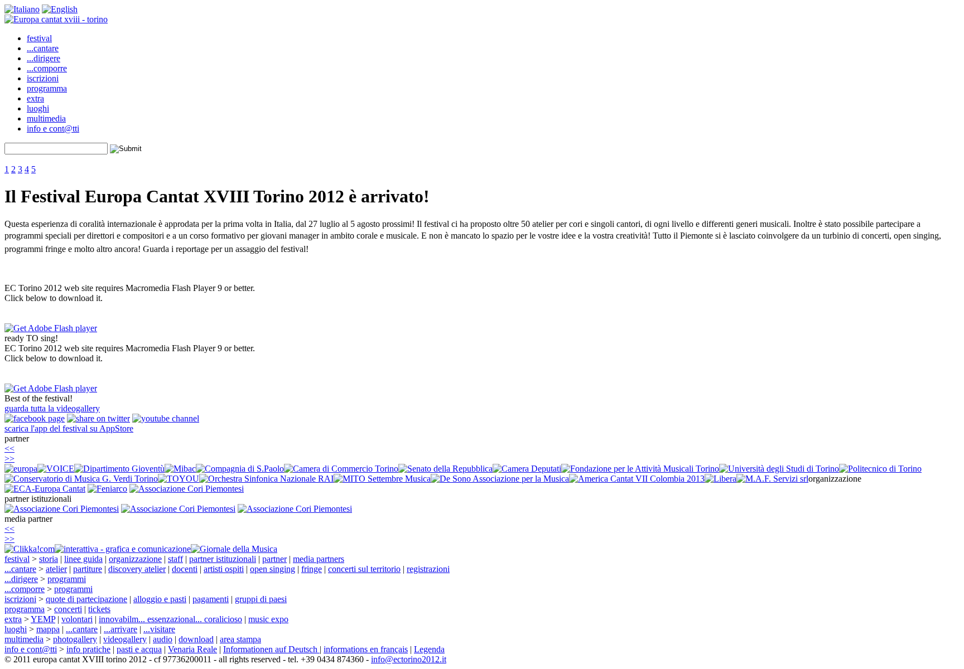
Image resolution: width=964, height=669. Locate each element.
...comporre (47, 68)
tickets (99, 609)
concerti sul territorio (364, 569)
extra (35, 98)
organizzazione (135, 559)
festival (39, 38)
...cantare (43, 48)
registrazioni (428, 569)
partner (274, 559)
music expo (268, 619)
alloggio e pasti (159, 599)
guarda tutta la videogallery (52, 408)
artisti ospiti (224, 569)
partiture (87, 569)
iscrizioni (43, 78)
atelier (56, 569)
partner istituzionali (222, 559)
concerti (68, 609)
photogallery (75, 639)
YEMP (43, 619)
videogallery (125, 639)
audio (162, 639)
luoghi (38, 108)
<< (9, 448)
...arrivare (120, 629)
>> (9, 458)
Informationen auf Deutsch (271, 649)
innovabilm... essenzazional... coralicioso (170, 619)
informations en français (366, 649)
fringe (311, 569)
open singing (272, 569)
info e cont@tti (53, 128)
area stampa (240, 639)
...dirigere (43, 58)
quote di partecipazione (86, 599)
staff (175, 559)
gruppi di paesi (261, 599)
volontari (77, 619)
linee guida (83, 559)
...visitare (159, 629)
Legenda (429, 649)
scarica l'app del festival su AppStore (68, 428)
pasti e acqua (139, 649)
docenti (184, 569)
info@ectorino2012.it (408, 659)
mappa (48, 629)
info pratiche (88, 649)
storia (48, 559)
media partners (318, 559)
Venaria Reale (192, 649)
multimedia (46, 118)
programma (47, 88)
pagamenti (210, 599)
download (196, 639)
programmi (66, 579)
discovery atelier (137, 569)
